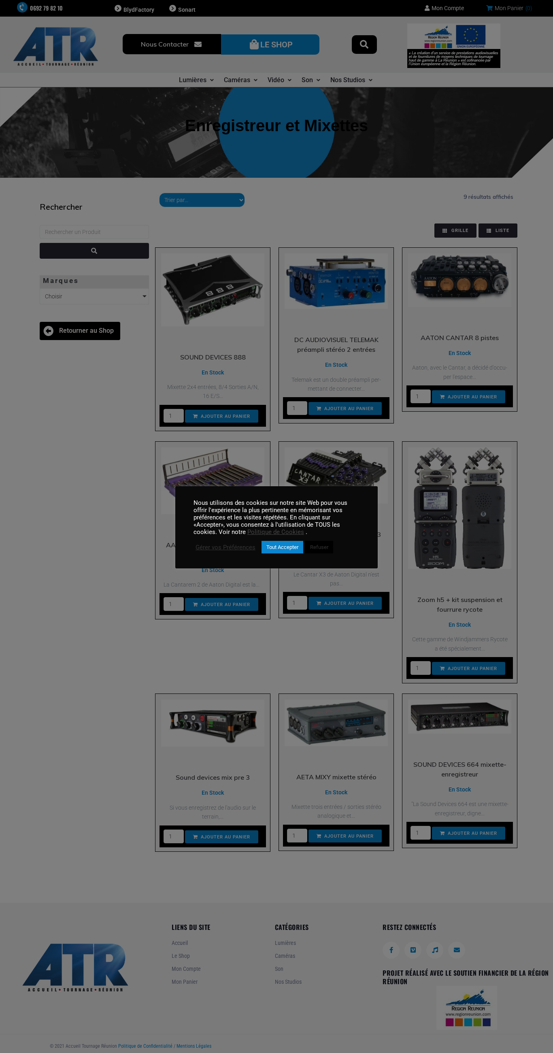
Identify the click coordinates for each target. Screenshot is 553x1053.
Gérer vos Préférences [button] (225, 547)
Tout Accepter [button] (282, 547)
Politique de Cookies (275, 532)
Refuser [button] (319, 547)
